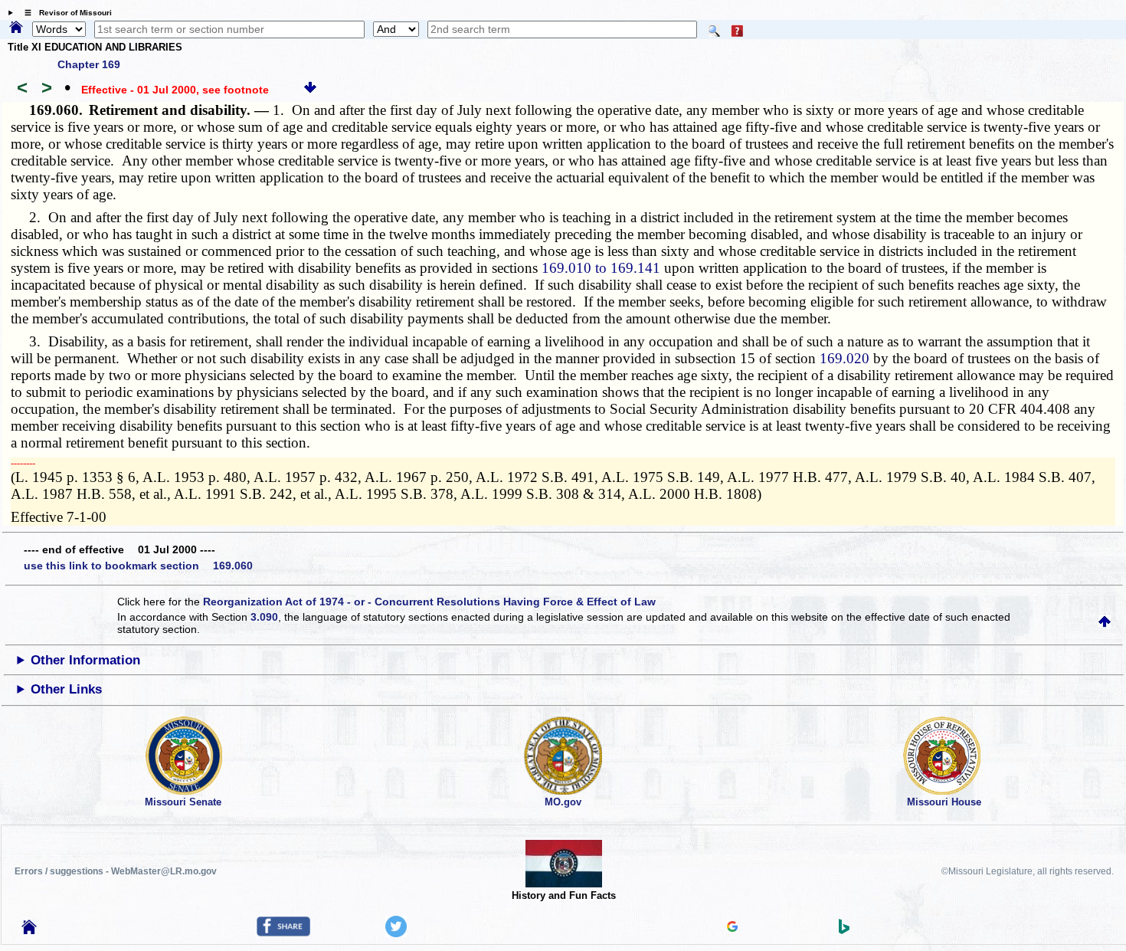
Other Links (66, 689)
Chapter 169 (88, 64)
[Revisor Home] (29, 930)
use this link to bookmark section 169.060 (138, 565)
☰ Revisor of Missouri (64, 12)
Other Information (85, 660)
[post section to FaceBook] (283, 932)
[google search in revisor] (732, 928)
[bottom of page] (310, 90)
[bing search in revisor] (844, 930)
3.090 (264, 617)
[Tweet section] (396, 933)
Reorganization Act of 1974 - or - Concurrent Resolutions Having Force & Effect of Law (429, 601)
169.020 (844, 358)
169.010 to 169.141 (601, 268)
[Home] (16, 28)
